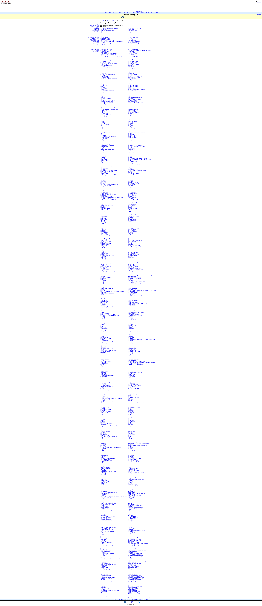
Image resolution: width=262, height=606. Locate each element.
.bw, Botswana (103, 162)
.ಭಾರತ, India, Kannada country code (135, 576)
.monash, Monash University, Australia (135, 102)
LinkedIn (127, 601)
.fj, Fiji (101, 369)
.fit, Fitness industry (104, 366)
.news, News (130, 139)
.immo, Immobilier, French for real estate (108, 503)
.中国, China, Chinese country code (135, 585)
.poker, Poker (130, 218)
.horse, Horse (103, 479)
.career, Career (103, 181)
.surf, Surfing (130, 377)
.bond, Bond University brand (106, 141)
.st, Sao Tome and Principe (133, 359)
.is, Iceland (102, 526)
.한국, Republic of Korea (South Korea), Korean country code (140, 597)
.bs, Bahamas (103, 156)
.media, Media (130, 75)
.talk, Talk (130, 389)
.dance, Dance (103, 276)
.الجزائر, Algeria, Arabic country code (135, 558)
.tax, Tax (129, 395)
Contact (146, 599)
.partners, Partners (131, 184)
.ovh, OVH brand (131, 179)
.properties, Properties (132, 229)
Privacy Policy (135, 599)
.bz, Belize (102, 164)
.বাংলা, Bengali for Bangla (132, 567)
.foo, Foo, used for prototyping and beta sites (109, 377)
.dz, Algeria (102, 316)
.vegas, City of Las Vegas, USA (134, 463)
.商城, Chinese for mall (132, 587)
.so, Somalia (130, 340)
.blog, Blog (102, 133)
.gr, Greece (102, 441)
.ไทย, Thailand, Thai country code (134, 579)
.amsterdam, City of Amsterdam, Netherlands (109, 63)
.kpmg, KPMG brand (104, 567)
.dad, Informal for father (105, 275)
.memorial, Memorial (132, 78)
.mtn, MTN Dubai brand (132, 117)
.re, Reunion (130, 244)
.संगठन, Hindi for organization (133, 566)
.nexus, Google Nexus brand (133, 140)
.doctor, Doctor (103, 308)
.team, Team (130, 399)
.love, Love (130, 44)
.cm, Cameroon (103, 227)
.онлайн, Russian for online (133, 546)
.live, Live (130, 33)
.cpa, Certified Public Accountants (107, 255)
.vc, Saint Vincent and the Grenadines (135, 461)
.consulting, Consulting (104, 244)
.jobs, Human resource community (107, 544)
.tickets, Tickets (131, 412)
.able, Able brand (103, 32)
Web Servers (96, 28)
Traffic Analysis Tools (94, 39)
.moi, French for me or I (132, 100)
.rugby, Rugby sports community (134, 277)
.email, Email (102, 326)
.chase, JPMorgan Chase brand (106, 205)
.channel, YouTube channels (105, 203)
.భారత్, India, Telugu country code (134, 575)
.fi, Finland (102, 360)
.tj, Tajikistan (130, 418)
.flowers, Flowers (103, 374)
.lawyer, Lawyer (103, 584)
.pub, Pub (130, 234)
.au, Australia (102, 83)
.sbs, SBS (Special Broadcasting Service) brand (137, 295)
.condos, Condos (103, 242)
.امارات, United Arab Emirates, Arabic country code (138, 561)
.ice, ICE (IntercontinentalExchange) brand (108, 492)
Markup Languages (95, 45)
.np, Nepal (130, 156)
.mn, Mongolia (130, 95)
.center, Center (103, 195)
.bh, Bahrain (102, 121)
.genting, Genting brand (104, 412)
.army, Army (102, 75)
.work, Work (130, 509)
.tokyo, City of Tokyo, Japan (133, 425)
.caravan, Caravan (103, 178)
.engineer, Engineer (104, 328)
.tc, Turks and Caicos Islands (133, 397)
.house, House (103, 484)
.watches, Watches (131, 491)
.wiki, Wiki (130, 503)
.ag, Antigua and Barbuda (105, 51)
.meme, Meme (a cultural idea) (134, 77)
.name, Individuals (131, 129)
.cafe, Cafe (102, 169)
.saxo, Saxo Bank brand (132, 292)
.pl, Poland (130, 211)
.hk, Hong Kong (103, 470)
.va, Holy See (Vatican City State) (134, 458)
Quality (132, 12)
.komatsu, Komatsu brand (105, 565)
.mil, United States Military (133, 86)
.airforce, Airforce (103, 55)
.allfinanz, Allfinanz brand (105, 59)
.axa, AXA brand (103, 92)
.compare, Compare (104, 240)
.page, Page (130, 181)
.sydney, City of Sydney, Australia (134, 385)
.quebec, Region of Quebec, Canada (135, 240)
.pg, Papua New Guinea (132, 193)
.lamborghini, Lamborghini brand (106, 578)
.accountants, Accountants (105, 39)
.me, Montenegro (131, 73)
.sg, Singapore (131, 317)
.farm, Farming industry (104, 355)
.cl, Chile (102, 217)
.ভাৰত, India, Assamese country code (135, 569)
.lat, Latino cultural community (106, 581)
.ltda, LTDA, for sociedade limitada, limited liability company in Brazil (141, 50)
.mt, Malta (130, 116)
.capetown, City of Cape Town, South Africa (108, 174)
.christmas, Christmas (104, 209)
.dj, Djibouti (102, 303)
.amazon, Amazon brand (105, 62)
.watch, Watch (130, 490)
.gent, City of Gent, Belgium (105, 411)
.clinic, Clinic (102, 221)
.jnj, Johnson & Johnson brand (106, 542)
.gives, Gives (102, 420)
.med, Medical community (133, 74)
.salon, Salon (130, 287)
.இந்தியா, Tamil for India (132, 574)
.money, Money (131, 103)
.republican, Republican (132, 260)
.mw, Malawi (130, 123)
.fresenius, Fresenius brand (105, 389)
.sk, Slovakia (130, 330)
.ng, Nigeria (130, 144)
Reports (119, 12)
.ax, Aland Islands (103, 91)
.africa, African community (105, 50)
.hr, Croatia (102, 486)
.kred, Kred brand (103, 572)
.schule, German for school (133, 302)
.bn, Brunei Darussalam (105, 137)
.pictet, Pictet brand (132, 204)
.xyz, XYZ (130, 519)
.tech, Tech (130, 400)
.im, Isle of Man (103, 501)
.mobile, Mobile (131, 98)
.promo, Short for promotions (133, 228)
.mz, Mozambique (131, 126)
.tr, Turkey (130, 436)
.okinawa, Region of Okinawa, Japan (135, 166)
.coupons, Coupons (104, 253)
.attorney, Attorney (104, 81)
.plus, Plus (130, 215)
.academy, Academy (104, 37)
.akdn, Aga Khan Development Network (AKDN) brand (111, 56)
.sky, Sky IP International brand (134, 334)
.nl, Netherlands (131, 152)
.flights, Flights (103, 372)
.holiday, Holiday (103, 475)
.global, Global (103, 424)
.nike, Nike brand (131, 149)
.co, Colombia (103, 229)
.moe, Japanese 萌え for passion (134, 99)
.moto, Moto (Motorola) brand (133, 108)
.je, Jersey (102, 535)
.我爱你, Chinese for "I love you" (134, 588)
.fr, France (102, 387)
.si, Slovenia (130, 327)
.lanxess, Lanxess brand (105, 580)
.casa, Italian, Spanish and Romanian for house (109, 184)
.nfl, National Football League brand (135, 143)
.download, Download (104, 313)
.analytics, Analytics (104, 64)
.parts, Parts (130, 185)
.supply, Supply (131, 375)
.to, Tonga (130, 423)
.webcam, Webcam (131, 494)
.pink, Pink (130, 207)
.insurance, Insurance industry (106, 514)
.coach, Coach (103, 230)
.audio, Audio (102, 86)
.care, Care (102, 180)
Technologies (112, 12)
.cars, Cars (102, 183)
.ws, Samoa (130, 513)
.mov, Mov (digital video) (132, 110)
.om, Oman (130, 167)
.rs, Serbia (130, 274)
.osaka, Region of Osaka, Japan (134, 176)
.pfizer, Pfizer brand (132, 192)
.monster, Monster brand (132, 104)
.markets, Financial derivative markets (135, 68)
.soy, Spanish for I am (132, 350)
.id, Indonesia (103, 494)
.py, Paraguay (130, 236)
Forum (147, 12)
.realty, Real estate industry (133, 247)
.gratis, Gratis (103, 443)
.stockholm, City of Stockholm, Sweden (135, 364)
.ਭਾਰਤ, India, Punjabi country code (134, 570)
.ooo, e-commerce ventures (133, 173)
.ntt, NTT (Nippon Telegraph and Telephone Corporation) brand (140, 159)
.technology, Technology (132, 401)
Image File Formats (95, 48)
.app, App (102, 68)
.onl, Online (130, 171)
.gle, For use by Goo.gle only (106, 423)
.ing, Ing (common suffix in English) (107, 510)
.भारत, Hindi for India (132, 565)
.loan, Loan (130, 38)
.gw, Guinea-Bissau (104, 455)
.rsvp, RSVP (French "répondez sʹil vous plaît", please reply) (140, 275)
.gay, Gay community (104, 407)
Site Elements (96, 43)
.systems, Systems (132, 386)
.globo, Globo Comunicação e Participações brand (110, 425)
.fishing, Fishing (103, 365)
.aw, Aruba (102, 89)
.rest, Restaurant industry (133, 262)
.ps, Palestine (130, 232)
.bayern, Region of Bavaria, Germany (107, 107)
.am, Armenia (103, 61)
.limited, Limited (131, 29)
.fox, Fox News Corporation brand (106, 386)
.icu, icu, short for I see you (105, 493)
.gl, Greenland (103, 421)
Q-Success (259, 2)
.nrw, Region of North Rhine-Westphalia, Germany (137, 158)
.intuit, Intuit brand (103, 518)
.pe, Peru (129, 188)
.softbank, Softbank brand (133, 343)
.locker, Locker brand (132, 40)
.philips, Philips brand (132, 197)
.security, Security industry (133, 310)
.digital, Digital (103, 298)
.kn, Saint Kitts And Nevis (105, 563)
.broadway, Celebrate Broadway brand (107, 151)
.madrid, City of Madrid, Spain (134, 59)
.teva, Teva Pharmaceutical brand (134, 406)
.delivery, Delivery (103, 286)
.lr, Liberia (130, 45)
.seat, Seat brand (131, 308)
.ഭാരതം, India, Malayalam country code (136, 577)
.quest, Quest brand (132, 241)
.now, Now (130, 155)
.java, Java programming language (107, 533)
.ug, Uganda (130, 449)
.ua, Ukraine (130, 448)
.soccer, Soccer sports (132, 341)
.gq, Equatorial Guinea (104, 439)
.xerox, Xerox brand (132, 516)
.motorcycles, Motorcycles (133, 109)
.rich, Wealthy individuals (133, 266)
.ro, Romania (130, 270)
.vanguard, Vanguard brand (133, 460)
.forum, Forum (103, 384)
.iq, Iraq (101, 522)
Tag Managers (96, 41)
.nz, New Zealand (131, 162)
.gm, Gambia (102, 426)
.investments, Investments (105, 519)
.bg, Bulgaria (102, 120)
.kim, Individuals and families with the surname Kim (110, 558)
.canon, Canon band (104, 173)
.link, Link (130, 32)
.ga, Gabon (102, 400)
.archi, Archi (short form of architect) (107, 74)
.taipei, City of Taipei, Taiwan (133, 388)
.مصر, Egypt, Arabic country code (134, 563)
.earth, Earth (102, 317)
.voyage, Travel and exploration (134, 485)
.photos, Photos (131, 200)
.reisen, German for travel (133, 253)
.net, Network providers (132, 135)
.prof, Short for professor (132, 227)
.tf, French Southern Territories (134, 407)
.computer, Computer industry (106, 241)
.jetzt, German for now (104, 537)
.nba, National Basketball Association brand (136, 132)
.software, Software (131, 344)
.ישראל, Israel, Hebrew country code (135, 556)
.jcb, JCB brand (103, 534)
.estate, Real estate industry (105, 338)
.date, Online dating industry (105, 277)
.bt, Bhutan (102, 157)
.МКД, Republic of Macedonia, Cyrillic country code (138, 543)
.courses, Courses (103, 254)
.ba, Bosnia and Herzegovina (106, 95)
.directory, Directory (104, 300)
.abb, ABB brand (103, 29)
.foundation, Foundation (105, 385)
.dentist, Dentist (103, 290)
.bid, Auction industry (104, 124)
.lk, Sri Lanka (130, 36)
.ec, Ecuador (102, 318)
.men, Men (130, 79)
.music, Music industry (132, 121)
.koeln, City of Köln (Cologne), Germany (108, 564)
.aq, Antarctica (103, 71)
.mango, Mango (131, 65)
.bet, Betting (102, 117)
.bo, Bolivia (102, 139)
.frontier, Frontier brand (104, 393)
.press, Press (130, 223)
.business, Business (104, 160)
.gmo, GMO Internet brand (105, 429)
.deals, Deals (102, 283)
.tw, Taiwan (130, 446)
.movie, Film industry (132, 111)
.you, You (130, 527)
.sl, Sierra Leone (131, 336)
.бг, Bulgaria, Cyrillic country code (134, 540)
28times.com (127, 16)
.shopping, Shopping (132, 325)
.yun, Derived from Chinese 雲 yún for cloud (136, 530)
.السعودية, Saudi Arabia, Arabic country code (137, 560)
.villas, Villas (130, 473)
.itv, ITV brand (103, 532)
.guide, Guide (102, 451)
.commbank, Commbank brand (106, 236)
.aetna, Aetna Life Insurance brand (107, 47)
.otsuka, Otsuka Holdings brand (134, 178)
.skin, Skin (130, 332)
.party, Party (130, 186)
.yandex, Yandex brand (132, 521)
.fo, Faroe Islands (103, 376)
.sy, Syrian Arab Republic (133, 384)
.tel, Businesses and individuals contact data (137, 402)
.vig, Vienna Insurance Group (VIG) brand (136, 472)
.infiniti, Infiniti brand (104, 508)
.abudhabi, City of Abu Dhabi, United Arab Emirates (110, 35)
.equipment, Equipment (104, 332)
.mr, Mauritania (131, 114)
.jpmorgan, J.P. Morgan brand (106, 547)
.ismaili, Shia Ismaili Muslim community (108, 527)
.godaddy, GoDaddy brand (105, 431)
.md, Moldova (130, 72)
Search (156, 12)
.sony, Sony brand (131, 349)
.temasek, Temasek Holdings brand (135, 403)
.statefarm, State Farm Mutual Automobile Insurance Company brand (141, 362)
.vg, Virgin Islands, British (133, 468)
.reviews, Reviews (131, 265)
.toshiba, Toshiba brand (132, 430)
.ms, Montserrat (131, 115)
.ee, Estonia (102, 324)
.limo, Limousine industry (133, 30)
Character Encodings (95, 47)
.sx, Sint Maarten (131, 383)
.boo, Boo (102, 143)
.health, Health (103, 461)
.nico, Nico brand (131, 148)
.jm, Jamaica (102, 540)
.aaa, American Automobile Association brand (109, 28)
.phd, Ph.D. (130, 196)
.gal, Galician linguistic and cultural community (109, 401)
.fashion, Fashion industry (105, 357)
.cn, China (102, 228)
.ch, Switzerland (103, 202)
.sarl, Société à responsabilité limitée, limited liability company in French (142, 290)
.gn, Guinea (102, 430)
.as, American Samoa (104, 77)
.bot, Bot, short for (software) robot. (107, 145)
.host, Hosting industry (104, 481)
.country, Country (103, 252)
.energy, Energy (103, 327)
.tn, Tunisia (130, 422)
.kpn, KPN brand (103, 568)
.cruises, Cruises (103, 264)
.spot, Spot (130, 354)
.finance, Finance (103, 362)
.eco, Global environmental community (107, 319)
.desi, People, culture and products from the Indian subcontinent (113, 291)
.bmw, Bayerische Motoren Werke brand (108, 136)
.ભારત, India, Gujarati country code (135, 572)
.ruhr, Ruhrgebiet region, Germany (134, 278)
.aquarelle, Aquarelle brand (105, 72)
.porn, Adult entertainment (133, 219)
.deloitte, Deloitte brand (104, 287)
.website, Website (131, 496)
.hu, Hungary (102, 490)
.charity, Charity (103, 204)
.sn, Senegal (130, 338)
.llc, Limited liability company (133, 37)
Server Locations (95, 50)
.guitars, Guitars (103, 453)
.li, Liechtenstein (103, 591)
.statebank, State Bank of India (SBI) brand (136, 361)
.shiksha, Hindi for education (133, 322)
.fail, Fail (102, 349)
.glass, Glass (102, 422)
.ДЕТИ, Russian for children (133, 542)
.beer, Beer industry (104, 113)
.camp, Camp (103, 172)
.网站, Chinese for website (133, 592)
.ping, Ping (130, 206)
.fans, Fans (102, 354)
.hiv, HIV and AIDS (104, 469)
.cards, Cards (103, 179)
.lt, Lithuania (130, 48)
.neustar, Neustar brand (132, 137)
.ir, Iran (101, 523)
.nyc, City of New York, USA (133, 161)
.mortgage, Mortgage (132, 105)
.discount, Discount (104, 301)
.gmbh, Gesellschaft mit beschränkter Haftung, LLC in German (112, 427)
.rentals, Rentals (131, 257)
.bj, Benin (102, 129)
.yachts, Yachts (131, 520)
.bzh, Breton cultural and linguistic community (109, 166)
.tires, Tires (130, 415)
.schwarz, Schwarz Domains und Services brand (137, 303)
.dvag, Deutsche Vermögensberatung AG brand (109, 315)
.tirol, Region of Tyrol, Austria (133, 417)
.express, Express (103, 347)
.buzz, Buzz (102, 161)
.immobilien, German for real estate (107, 504)
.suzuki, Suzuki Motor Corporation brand (136, 379)
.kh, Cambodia (103, 555)
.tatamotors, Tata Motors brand (134, 391)
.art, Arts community (104, 76)
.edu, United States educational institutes (108, 322)
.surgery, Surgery (131, 378)
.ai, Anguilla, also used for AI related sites (108, 53)
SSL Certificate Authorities (93, 37)
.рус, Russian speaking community (135, 549)
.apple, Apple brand (104, 69)
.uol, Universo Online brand (133, 454)
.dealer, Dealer (103, 282)
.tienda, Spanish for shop (133, 413)
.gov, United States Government (106, 437)
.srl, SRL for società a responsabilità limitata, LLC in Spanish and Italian (142, 357)
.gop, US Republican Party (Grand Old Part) (108, 436)
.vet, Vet (129, 467)
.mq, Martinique (131, 113)
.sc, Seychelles (131, 296)
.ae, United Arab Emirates (105, 44)
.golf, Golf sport (103, 433)
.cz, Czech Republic (104, 274)
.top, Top (129, 427)
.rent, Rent (130, 256)
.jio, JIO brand (103, 539)
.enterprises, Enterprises (105, 330)
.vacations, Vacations (132, 459)
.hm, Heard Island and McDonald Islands (108, 471)
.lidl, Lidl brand (103, 592)
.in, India (102, 505)
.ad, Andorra (102, 42)
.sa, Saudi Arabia (131, 282)
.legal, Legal (102, 589)
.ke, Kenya (102, 552)
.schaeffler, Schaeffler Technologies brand (136, 299)
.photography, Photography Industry (135, 199)
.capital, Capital (103, 175)
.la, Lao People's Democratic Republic (107, 577)
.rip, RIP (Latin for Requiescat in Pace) (135, 269)
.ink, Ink (101, 511)
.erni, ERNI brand (103, 335)
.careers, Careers (103, 182)
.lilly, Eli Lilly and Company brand (134, 28)
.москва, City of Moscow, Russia (134, 545)
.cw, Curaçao (102, 268)
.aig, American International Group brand (108, 54)
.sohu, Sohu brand (131, 346)
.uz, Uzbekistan (131, 457)
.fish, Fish (102, 364)
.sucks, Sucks (131, 373)
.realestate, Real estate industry (134, 245)
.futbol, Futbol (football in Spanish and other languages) (111, 398)
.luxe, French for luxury (132, 53)
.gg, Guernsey (103, 414)
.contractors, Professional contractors (107, 246)
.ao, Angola (102, 66)
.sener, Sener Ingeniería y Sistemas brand (136, 312)
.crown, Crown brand (104, 262)
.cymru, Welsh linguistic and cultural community (109, 271)
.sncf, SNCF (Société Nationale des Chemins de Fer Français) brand (141, 339)
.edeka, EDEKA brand (104, 320)
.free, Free (102, 388)
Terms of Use (127, 599)
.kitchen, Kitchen (103, 560)
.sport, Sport (130, 353)
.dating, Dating (103, 278)
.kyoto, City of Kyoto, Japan (105, 575)
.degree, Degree (103, 284)
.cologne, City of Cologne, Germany (107, 234)
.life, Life (102, 593)
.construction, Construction (105, 243)
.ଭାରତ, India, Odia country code (134, 573)
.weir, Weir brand (131, 498)
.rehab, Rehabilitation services (134, 251)
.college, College (103, 233)
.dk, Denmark (103, 304)
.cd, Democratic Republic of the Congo (108, 194)
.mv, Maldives (130, 122)
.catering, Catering (103, 190)
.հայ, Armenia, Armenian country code (135, 555)
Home (105, 12)
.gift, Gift (102, 418)
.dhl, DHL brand (103, 294)
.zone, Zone (130, 535)
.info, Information (103, 509)
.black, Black (102, 131)
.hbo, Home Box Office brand (106, 460)
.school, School (131, 301)
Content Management (94, 23)
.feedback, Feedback (104, 359)
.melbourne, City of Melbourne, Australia (136, 76)
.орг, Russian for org (132, 547)
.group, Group (103, 446)
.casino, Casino (103, 187)
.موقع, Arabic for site (132, 564)
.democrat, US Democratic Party (106, 288)
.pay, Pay (130, 187)
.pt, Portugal (130, 233)
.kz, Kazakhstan (103, 576)
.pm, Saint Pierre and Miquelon (134, 216)
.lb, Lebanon (102, 585)
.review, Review (131, 264)
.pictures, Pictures (131, 205)
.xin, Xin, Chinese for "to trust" (134, 517)
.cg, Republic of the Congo (105, 200)
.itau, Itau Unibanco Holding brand (107, 531)
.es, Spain (102, 336)
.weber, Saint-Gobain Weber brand (134, 495)
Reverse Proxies (95, 33)
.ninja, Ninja (130, 150)
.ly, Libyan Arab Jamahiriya (133, 56)
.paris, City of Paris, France (133, 183)
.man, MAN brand (131, 63)
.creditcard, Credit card (104, 258)
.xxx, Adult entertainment (133, 518)
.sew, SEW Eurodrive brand (133, 314)
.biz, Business (103, 128)
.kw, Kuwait (102, 573)
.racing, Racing (131, 242)
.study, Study (130, 370)
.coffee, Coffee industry (105, 232)
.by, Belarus (102, 163)
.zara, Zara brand (131, 532)
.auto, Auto (102, 87)
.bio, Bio (102, 127)
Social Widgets (96, 42)
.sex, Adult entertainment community (135, 315)
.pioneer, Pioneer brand (132, 208)
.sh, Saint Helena (131, 318)
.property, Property (131, 230)
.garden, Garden (103, 406)
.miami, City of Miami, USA (133, 84)
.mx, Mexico (130, 124)
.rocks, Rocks (130, 271)
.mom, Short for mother (132, 101)
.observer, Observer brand (133, 163)
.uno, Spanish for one (132, 453)
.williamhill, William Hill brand (133, 504)
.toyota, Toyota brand (132, 434)
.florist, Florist (103, 373)
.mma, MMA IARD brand (133, 93)
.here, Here (102, 465)
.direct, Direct (103, 299)
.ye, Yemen (130, 522)
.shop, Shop (130, 324)
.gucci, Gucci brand (104, 450)
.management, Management (133, 64)
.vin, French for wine (132, 474)
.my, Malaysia (130, 125)
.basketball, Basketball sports (106, 104)
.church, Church (103, 210)
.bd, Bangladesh (103, 110)
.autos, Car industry (104, 88)
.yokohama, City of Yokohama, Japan (135, 526)
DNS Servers (96, 35)
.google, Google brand (104, 435)
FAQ (152, 12)
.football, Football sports (105, 379)
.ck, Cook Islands (103, 216)
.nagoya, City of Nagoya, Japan (134, 128)
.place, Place (130, 212)
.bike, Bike (102, 125)
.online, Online (130, 172)
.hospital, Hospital (103, 480)
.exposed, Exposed (104, 346)
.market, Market (131, 66)
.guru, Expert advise (104, 454)
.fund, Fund (102, 396)
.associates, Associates (105, 79)
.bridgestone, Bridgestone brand (106, 150)
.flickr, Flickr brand (104, 371)
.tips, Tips (130, 414)
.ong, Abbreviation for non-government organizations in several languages (137, 170)
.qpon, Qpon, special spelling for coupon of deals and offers (139, 239)
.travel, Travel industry (132, 441)
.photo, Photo (130, 198)
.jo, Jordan (102, 543)
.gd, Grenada (102, 408)
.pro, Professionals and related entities (135, 224)
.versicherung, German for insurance (135, 466)
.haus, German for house (105, 459)
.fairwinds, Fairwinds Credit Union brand (108, 350)
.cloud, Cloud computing (105, 223)
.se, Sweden (130, 307)
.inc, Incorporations (104, 506)
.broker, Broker (103, 152)
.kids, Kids (102, 557)
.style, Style (130, 371)
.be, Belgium (102, 111)
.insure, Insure (103, 515)
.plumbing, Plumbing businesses (134, 214)
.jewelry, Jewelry (103, 538)
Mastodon (135, 601)
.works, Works (130, 510)
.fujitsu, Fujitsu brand (104, 394)
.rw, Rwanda (130, 280)
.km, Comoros (103, 562)
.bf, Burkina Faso (103, 119)
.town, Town (130, 433)
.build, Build (102, 158)
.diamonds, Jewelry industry (105, 295)
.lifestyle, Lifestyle (103, 594)
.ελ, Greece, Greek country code (134, 539)
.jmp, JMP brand (103, 541)
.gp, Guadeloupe (103, 438)
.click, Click (102, 220)
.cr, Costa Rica (103, 256)
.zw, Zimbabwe (131, 538)
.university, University (132, 451)
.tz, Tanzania (130, 447)
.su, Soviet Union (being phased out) (135, 372)
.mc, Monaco (130, 71)
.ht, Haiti (102, 489)
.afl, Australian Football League (106, 49)
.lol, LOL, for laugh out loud (133, 42)
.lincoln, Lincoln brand (132, 31)
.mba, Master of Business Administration (136, 69)
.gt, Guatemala (103, 448)
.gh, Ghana (102, 415)
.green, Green (103, 444)
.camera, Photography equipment (106, 171)
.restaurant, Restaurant (132, 263)
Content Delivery (95, 38)
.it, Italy (101, 530)
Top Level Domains (95, 49)
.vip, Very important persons (133, 475)
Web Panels (96, 29)
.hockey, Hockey (103, 473)
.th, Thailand (130, 409)
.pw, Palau (130, 235)
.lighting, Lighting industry (105, 596)
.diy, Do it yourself (103, 302)
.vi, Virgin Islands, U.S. (132, 469)
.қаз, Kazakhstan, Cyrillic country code (135, 554)
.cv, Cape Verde (103, 267)
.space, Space (131, 352)
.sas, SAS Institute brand (133, 291)
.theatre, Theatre (131, 411)
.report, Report (130, 259)
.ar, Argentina (102, 73)
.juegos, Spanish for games (105, 550)
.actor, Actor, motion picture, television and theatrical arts (111, 41)
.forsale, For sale (103, 383)
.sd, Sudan (130, 306)
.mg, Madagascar (131, 81)
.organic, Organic (131, 175)
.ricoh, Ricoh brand (131, 267)
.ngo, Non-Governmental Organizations (135, 145)
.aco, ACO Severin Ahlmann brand (107, 40)
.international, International (105, 517)
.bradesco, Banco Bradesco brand (107, 149)
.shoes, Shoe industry (132, 323)
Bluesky (142, 601)
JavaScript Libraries (95, 26)
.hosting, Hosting (103, 482)
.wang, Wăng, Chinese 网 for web (134, 489)
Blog (142, 12)
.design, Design (103, 292)
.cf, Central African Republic (105, 198)
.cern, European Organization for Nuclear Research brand (111, 197)
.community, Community (105, 238)
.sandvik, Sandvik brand (132, 288)
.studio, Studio (131, 369)
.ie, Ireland (102, 495)
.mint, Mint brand (131, 88)
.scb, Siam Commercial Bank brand (135, 298)
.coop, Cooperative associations (106, 250)
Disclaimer (121, 599)
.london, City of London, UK (133, 43)
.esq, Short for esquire (104, 337)
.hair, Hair (102, 457)
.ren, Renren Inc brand (132, 255)
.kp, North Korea (103, 566)
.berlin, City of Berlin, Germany (106, 114)
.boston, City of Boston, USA (106, 144)
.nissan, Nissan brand (132, 151)
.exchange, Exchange (104, 343)
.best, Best (102, 115)
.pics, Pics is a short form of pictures (135, 203)
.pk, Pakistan (130, 210)
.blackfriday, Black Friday (105, 132)
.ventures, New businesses (133, 465)
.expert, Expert (103, 344)
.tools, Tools (130, 426)
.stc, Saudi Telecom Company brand (135, 363)
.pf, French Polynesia (132, 191)
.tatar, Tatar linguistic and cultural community (137, 393)
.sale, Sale (130, 286)
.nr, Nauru (130, 157)
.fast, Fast (102, 358)
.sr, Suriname (130, 355)
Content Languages (95, 51)
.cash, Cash (102, 186)
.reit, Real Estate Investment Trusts (135, 254)
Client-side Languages (94, 25)
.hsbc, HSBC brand (104, 487)
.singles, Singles (131, 328)
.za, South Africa (131, 531)
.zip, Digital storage (131, 533)
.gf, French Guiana (104, 413)
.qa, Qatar (130, 238)
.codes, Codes (103, 231)
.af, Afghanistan (103, 48)
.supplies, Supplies (131, 374)
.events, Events (103, 342)
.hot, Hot (102, 483)
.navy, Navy (130, 131)
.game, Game (103, 403)
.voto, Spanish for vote (132, 484)
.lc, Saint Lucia (103, 586)
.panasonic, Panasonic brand (133, 182)
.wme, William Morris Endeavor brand (135, 507)
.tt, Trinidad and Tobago (132, 442)
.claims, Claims (103, 218)
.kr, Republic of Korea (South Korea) (107, 569)
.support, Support (131, 376)
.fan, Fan (102, 353)
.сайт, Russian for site (132, 551)
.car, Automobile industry (105, 176)
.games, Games (103, 405)
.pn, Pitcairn (130, 217)
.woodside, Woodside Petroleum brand (135, 508)
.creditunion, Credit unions (105, 259)
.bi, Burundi (102, 122)
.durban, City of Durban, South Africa (107, 314)
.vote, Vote (130, 482)
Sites (128, 12)
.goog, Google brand (104, 434)
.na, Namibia (130, 127)
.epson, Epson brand (104, 331)
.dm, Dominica (103, 305)
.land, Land (102, 579)
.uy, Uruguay (130, 456)
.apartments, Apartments (105, 67)
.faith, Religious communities (106, 351)
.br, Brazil (102, 148)
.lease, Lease (103, 587)
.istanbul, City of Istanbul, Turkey (106, 529)
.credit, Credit (103, 257)
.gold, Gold (102, 432)
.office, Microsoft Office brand (134, 164)
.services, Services (131, 313)
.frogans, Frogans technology (106, 391)
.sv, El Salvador (131, 381)
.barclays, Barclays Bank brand (106, 102)
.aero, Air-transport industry (105, 45)
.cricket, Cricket (103, 260)
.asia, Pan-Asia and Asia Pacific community (109, 78)
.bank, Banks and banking (105, 98)
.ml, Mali (129, 91)
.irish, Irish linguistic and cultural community (109, 525)
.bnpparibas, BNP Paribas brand (106, 138)
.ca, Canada (102, 167)
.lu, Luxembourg (131, 51)
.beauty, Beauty (103, 112)
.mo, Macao (130, 96)
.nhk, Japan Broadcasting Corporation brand (136, 146)
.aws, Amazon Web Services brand (107, 90)
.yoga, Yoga (130, 525)
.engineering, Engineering (105, 329)
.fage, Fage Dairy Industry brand (106, 348)
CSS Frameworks (95, 27)
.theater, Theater (131, 410)
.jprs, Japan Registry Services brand (107, 549)
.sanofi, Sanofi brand (132, 289)
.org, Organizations (131, 174)
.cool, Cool (102, 248)
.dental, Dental (103, 289)
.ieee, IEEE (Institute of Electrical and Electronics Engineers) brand (113, 496)
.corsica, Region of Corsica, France (107, 251)
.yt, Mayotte (130, 529)
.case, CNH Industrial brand (105, 185)
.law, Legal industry (104, 582)
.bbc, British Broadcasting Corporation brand (109, 109)
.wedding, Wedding (131, 497)
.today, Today (130, 424)
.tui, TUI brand (130, 444)
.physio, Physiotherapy (132, 202)
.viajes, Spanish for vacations (134, 470)
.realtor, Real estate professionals (134, 246)
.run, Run (129, 279)
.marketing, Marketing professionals (135, 67)
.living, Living (130, 35)
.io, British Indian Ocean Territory (106, 520)
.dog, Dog (102, 310)
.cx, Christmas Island (104, 269)
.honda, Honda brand (104, 478)
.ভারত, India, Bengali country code (134, 568)
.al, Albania (102, 57)
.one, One (130, 168)
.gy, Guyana (102, 456)
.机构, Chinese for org (132, 589)
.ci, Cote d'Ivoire (103, 211)
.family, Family (103, 352)
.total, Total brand (131, 431)
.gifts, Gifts (102, 419)
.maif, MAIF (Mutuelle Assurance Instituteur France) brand (139, 60)
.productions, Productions (133, 226)
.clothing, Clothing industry (105, 222)
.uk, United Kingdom (132, 450)
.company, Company (104, 239)
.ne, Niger (130, 133)
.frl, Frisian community (104, 390)
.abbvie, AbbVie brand (104, 31)
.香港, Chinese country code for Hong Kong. (136, 593)
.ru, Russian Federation (132, 276)
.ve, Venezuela (131, 462)
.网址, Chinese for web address (134, 591)
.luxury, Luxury (131, 54)
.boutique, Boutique (104, 146)
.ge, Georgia (102, 410)
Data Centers (96, 32)
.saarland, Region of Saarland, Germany (136, 283)
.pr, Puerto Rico (131, 221)
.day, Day (102, 279)
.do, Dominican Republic (105, 307)
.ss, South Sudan (131, 358)
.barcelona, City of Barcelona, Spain (107, 100)
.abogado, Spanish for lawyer (106, 33)
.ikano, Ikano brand (104, 498)
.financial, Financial (104, 363)
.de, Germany (103, 280)
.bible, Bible (102, 123)
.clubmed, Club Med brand (105, 226)
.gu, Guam (102, 449)
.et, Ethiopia (102, 339)
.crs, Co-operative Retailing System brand (108, 263)
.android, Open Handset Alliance (106, 65)
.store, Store (130, 366)
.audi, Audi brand (103, 85)
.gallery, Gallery (103, 402)
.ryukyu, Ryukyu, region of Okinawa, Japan (136, 281)
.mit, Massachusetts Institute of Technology (136, 89)
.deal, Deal (102, 281)
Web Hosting (96, 31)
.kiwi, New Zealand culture (105, 561)
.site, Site (130, 329)
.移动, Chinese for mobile (133, 590)
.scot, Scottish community (133, 305)
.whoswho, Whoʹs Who (132, 501)
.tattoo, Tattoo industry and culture (134, 394)
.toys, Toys (130, 435)
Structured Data (96, 44)
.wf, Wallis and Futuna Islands (134, 499)
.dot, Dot (102, 312)
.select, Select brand (132, 311)
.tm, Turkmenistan (131, 421)
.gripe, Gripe (102, 445)
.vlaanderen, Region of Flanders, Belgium (136, 479)
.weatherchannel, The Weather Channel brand (137, 493)
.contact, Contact (103, 245)
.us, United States (131, 455)
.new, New (130, 138)
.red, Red (129, 250)
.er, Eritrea (102, 334)
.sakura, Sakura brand (132, 284)
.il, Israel (102, 499)
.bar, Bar (102, 99)
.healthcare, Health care (105, 462)
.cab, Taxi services (104, 168)
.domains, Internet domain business (107, 311)
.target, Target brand (132, 390)
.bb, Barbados (103, 108)
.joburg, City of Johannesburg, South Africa (108, 545)
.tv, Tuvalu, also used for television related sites (137, 445)
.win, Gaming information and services (135, 505)
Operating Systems (95, 30)
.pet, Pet (129, 190)
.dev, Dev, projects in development (107, 293)
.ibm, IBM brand (103, 491)
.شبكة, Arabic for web (132, 562)
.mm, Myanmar (131, 92)
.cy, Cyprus (102, 270)
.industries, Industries (104, 507)
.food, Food (102, 378)
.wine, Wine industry (132, 506)
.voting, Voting (130, 483)
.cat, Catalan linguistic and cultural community (109, 188)
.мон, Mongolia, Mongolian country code (136, 544)
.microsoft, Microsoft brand (133, 85)
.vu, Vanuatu (130, 486)
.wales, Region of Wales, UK (133, 487)
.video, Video (130, 471)
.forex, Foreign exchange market (106, 382)
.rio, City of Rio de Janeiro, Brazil (134, 268)
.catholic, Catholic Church (105, 191)
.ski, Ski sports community (133, 331)
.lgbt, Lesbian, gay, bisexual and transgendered (109, 590)
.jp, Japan (102, 546)
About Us (115, 599)
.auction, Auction (103, 84)
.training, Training (131, 439)
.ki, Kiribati (102, 556)
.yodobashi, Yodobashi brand (133, 523)
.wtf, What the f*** (131, 515)
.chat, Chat (102, 206)
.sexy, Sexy (130, 316)
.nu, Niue (129, 160)
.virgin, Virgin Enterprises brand (134, 477)
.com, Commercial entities (105, 235)
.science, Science (131, 304)
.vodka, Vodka (130, 481)
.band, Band (102, 97)
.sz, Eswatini (130, 387)
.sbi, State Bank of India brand (134, 294)
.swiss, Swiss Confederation (133, 382)
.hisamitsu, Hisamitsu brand (105, 468)
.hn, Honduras (103, 472)
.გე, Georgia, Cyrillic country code (134, 580)
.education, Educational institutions (107, 323)
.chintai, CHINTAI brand (105, 208)
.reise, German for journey (133, 252)
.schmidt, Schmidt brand (132, 300)
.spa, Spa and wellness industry (134, 351)
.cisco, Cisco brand (104, 212)
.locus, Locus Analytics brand (134, 41)
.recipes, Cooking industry (133, 248)
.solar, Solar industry (132, 347)
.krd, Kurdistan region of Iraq (105, 570)
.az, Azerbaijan (103, 93)
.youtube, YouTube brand (133, 528)
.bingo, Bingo (102, 126)
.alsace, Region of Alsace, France (107, 60)
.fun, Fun (102, 395)
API (124, 12)
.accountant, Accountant (105, 38)
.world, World (130, 511)
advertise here (139, 11)
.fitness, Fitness (103, 367)
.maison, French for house (133, 61)
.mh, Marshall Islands (132, 83)
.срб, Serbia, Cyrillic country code (134, 552)
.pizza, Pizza (130, 209)
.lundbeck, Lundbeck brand (133, 52)
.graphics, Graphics (104, 442)
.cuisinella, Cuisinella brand (105, 266)
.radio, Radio (130, 243)
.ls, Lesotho (130, 47)
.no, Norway (130, 154)
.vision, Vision (130, 478)
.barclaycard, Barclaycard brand (106, 101)
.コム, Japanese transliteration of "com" (135, 582)
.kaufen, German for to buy (105, 551)
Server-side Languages (94, 24)
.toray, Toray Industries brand (133, 429)
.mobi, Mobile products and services (135, 97)
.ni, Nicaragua (130, 147)
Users (137, 12)
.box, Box (102, 147)
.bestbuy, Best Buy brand (105, 116)
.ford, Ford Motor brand (104, 381)
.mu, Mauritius (130, 119)
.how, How (102, 485)
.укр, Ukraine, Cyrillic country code (135, 553)
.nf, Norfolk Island (131, 141)
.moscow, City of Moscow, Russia (134, 107)
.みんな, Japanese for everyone (134, 581)
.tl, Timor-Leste (131, 420)
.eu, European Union (104, 340)
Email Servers (96, 36)
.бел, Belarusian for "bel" (133, 541)
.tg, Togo (129, 408)
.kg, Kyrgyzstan (103, 554)
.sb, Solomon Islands (132, 293)
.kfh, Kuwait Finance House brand (107, 553)
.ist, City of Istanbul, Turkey (105, 528)
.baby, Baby (102, 96)
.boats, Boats (103, 140)
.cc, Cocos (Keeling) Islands (105, 193)
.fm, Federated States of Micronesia (107, 375)
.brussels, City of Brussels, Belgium (107, 155)
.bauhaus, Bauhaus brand (105, 105)
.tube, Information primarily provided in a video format (138, 443)
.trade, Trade (130, 437)
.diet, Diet (102, 296)
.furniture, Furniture (104, 397)
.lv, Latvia (130, 55)
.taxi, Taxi (130, 396)
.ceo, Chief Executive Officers (106, 196)
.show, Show (130, 326)
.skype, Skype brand (132, 335)
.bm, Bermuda (103, 135)
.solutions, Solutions (132, 348)
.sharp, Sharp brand (132, 319)
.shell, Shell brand (131, 320)
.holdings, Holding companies (106, 474)
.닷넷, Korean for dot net (132, 594)
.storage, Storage (131, 365)
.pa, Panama (130, 180)
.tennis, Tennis (131, 405)
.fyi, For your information (105, 399)
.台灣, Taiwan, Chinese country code (135, 586)
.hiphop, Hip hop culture (105, 467)
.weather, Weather (131, 492)
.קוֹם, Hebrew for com (132, 557)
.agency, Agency (103, 52)
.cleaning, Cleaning (104, 219)
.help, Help (102, 463)
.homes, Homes (103, 477)
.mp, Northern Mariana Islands (134, 112)
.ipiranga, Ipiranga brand (105, 521)
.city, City (102, 215)
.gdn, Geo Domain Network (105, 409)
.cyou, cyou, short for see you (106, 272)
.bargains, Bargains (104, 103)
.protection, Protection (132, 231)
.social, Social (130, 342)
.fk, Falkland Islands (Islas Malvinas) (107, 370)
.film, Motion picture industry (105, 361)
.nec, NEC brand (131, 134)
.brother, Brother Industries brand (106, 154)
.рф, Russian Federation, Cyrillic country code (137, 550)
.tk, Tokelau (130, 419)
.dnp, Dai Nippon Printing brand (106, 306)
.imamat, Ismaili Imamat (105, 502)
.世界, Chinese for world (132, 584)
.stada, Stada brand (132, 360)
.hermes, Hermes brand (105, 466)
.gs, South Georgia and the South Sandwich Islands (110, 447)
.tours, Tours (130, 432)
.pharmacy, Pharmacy (132, 195)
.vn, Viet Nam (130, 480)
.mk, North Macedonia (132, 90)
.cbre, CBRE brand (104, 192)
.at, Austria (102, 80)
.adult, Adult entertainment (105, 43)
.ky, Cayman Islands (104, 574)
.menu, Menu (130, 80)
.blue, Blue (102, 134)
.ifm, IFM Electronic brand (105, 497)
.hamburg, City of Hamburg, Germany (107, 458)
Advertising (141, 599)
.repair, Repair (130, 258)
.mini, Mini (130, 87)
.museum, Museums (132, 120)
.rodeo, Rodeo (130, 272)
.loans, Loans (130, 39)
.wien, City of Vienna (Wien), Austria (135, 502)
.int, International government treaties (107, 516)
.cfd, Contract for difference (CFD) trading (108, 199)
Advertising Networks (94, 40)
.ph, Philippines (131, 194)
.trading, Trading (131, 438)
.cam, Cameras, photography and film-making (109, 170)
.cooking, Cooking (103, 247)
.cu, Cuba (102, 265)
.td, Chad (129, 398)
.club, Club (102, 224)
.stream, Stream (131, 367)
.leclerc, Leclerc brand (104, 588)
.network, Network (131, 136)
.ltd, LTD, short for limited (133, 49)
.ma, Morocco (130, 57)
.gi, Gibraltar (102, 417)
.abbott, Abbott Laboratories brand (107, 30)
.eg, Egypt (102, 325)
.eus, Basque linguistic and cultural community (109, 341)
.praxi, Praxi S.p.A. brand (133, 222)
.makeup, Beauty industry (133, 62)
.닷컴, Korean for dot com (133, 596)
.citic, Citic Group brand (105, 214)
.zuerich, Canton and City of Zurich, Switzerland (137, 537)
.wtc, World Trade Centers (133, 514)
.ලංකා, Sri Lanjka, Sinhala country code (135, 578)
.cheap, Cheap (103, 207)
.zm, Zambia (130, 534)
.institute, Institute (103, 513)
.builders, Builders (103, 159)
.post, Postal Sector (132, 220)
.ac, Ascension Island (104, 36)
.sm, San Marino (131, 337)
